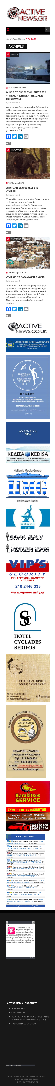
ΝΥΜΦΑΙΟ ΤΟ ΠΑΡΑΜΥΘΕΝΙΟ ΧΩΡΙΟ (25, 277)
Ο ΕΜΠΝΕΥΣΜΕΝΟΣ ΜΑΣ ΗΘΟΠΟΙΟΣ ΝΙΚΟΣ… (24, 893)
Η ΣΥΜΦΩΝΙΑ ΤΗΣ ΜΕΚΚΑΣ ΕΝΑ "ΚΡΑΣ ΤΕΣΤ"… (24, 861)
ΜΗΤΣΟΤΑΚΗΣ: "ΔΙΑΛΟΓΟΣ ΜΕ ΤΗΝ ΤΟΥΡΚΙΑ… (25, 869)
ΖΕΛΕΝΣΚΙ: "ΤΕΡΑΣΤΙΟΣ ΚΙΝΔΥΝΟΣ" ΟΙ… (22, 855)
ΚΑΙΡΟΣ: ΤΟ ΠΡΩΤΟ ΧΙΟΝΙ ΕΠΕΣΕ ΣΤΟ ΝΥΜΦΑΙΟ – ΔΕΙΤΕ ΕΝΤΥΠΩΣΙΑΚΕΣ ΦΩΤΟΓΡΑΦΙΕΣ (26, 95)
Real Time (24, 906)
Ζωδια (32, 958)
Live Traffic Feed (25, 836)
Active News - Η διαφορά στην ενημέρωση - (22, 876)
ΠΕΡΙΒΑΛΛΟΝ (16, 150)
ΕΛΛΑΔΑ (14, 54)
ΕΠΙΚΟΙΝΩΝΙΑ (18, 1008)
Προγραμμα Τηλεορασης (14, 1065)
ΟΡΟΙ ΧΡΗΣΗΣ (18, 1012)
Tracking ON (33, 906)
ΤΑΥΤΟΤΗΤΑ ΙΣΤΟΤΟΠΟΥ (23, 1023)
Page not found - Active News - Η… (25, 842)
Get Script (16, 906)
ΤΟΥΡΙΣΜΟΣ (16, 239)
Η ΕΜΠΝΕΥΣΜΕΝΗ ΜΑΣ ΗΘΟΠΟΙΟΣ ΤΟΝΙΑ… (24, 847)
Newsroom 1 (14, 102)
